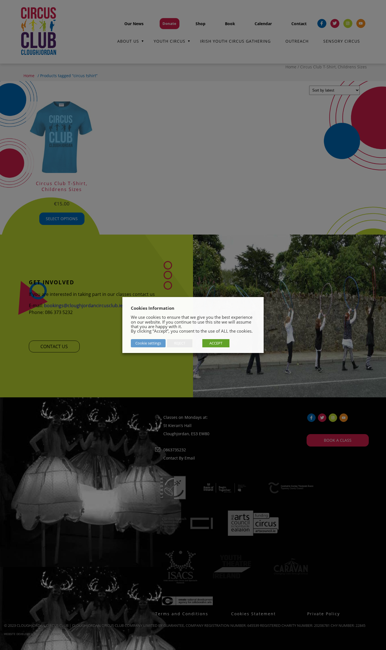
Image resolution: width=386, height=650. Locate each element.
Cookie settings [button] (148, 343)
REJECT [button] (179, 343)
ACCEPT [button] (215, 343)
